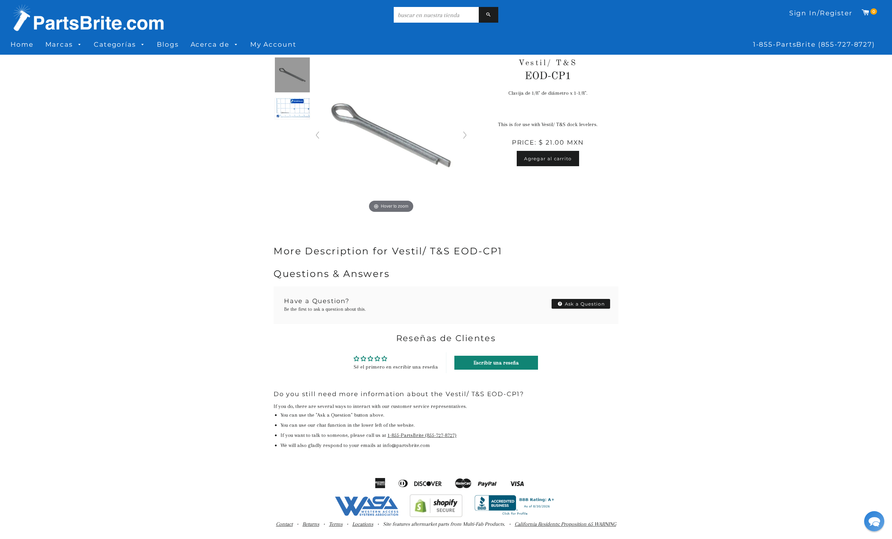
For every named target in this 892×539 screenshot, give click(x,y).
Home (21, 44)
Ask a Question (584, 304)
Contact (284, 524)
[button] (874, 521)
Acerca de (211, 44)
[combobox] (436, 15)
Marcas (60, 44)
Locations (362, 524)
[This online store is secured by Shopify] (436, 515)
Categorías (116, 44)
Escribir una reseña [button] (496, 363)
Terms (336, 524)
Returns (310, 524)
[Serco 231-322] (292, 75)
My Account (273, 44)
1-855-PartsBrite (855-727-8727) (814, 44)
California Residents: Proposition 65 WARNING (565, 524)
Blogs (167, 44)
